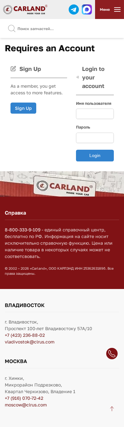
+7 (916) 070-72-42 (24, 398)
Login (94, 155)
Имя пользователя (93, 103)
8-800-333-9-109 (22, 229)
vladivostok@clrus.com (29, 341)
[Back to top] (112, 408)
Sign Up (23, 108)
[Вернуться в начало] (25, 9)
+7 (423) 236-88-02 (25, 335)
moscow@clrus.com (26, 404)
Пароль (83, 127)
